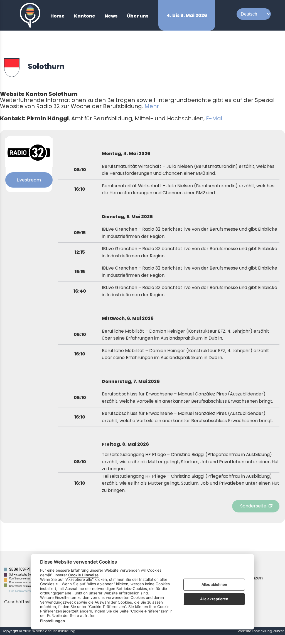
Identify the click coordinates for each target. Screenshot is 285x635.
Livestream (29, 180)
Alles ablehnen (214, 584)
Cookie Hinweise (83, 575)
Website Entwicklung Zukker (261, 631)
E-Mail (214, 118)
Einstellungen (52, 621)
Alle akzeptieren (214, 599)
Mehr (151, 106)
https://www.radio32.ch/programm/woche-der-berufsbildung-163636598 (257, 506)
